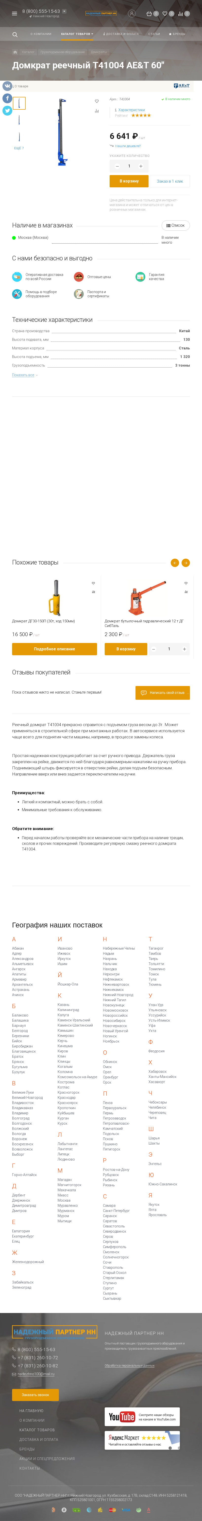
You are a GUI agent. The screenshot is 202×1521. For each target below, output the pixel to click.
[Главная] (15, 52)
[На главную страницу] (100, 13)
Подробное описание (54, 649)
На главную (31, 1411)
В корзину (129, 181)
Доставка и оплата (38, 1440)
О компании (32, 1420)
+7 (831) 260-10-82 (38, 1366)
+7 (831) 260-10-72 (38, 1357)
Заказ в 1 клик (170, 181)
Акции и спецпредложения (47, 1459)
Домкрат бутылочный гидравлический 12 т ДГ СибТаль (144, 623)
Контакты (29, 1468)
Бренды (27, 1449)
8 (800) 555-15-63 (41, 11)
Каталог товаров (37, 1430)
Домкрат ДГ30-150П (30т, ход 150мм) (43, 621)
